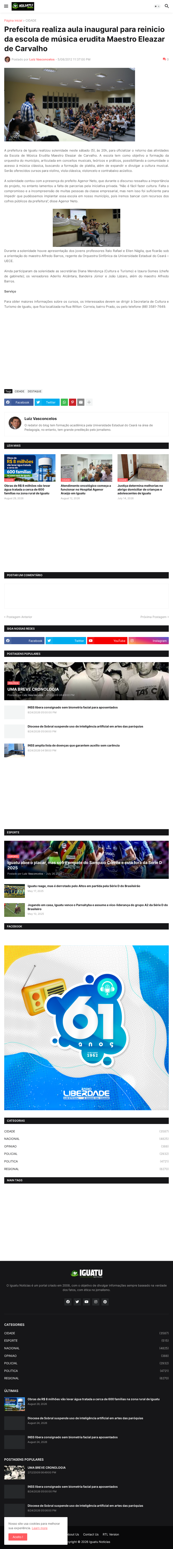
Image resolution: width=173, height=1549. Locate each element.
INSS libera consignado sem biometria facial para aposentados (73, 707)
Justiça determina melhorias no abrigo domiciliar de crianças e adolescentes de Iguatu (140, 489)
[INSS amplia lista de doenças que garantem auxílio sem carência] (14, 750)
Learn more (39, 1528)
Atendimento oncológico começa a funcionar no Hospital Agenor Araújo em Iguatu (86, 489)
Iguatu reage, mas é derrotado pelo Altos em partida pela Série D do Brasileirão (84, 886)
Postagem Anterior (19, 617)
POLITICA (86, 1161)
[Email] (80, 402)
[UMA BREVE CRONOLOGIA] (14, 1472)
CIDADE (31, 20)
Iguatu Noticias (99, 1542)
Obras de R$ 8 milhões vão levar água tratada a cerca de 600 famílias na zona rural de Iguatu (27, 489)
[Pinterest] (72, 402)
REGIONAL (86, 1169)
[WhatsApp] (64, 402)
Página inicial (13, 20)
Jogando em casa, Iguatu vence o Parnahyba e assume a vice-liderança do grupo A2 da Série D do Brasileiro (98, 907)
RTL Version (111, 1534)
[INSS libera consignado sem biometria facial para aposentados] (14, 712)
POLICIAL (86, 1153)
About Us (72, 1534)
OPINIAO (86, 1146)
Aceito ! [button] (18, 1537)
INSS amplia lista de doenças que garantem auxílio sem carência (74, 745)
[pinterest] (105, 1302)
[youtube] (86, 1302)
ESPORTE (86, 1340)
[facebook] (68, 1302)
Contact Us (91, 1534)
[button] (6, 6)
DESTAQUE (34, 391)
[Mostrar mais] (89, 402)
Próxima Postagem (153, 617)
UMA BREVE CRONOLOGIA (47, 1467)
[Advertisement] (86, 354)
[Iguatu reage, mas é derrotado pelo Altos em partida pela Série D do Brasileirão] (14, 891)
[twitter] (77, 1302)
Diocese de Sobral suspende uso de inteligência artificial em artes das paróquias (85, 726)
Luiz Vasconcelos (40, 418)
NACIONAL (86, 1138)
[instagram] (95, 1302)
